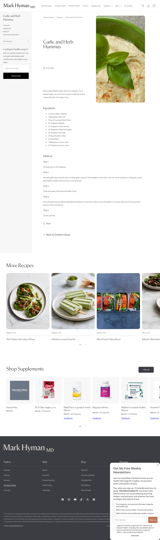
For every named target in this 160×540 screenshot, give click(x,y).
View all (146, 369)
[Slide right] (85, 345)
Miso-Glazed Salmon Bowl (108, 339)
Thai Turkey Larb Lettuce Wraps (20, 339)
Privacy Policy (135, 535)
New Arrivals (86, 490)
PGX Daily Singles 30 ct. (45, 407)
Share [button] (48, 223)
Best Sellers (85, 485)
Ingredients (7, 28)
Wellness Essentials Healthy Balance (133, 409)
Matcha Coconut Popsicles (64, 339)
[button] (108, 5)
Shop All (84, 470)
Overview (6, 25)
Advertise (46, 490)
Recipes (59, 17)
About (44, 470)
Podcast (7, 470)
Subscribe (16, 76)
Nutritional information (11, 35)
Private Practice (48, 480)
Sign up (153, 520)
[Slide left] (74, 345)
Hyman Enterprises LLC (16, 526)
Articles (7, 475)
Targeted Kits (86, 480)
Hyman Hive (11, 407)
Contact (7, 490)
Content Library (48, 17)
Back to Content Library (58, 234)
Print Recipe (16, 41)
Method (6, 32)
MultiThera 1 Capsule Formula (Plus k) (77, 409)
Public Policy (47, 485)
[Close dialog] (157, 465)
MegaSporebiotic (100, 407)
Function (45, 475)
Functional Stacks (88, 475)
